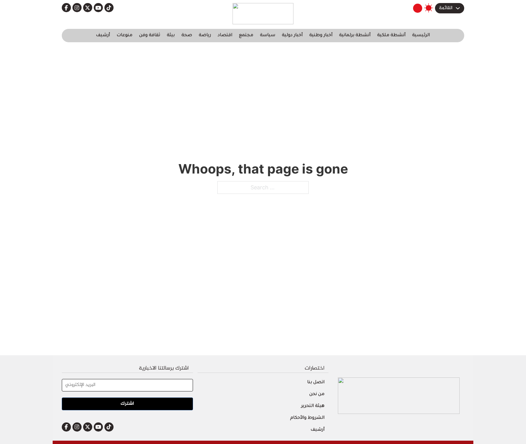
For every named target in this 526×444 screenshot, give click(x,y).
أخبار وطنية (320, 35)
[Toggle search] (417, 8)
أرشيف (103, 35)
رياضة (205, 35)
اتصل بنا (315, 382)
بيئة (171, 35)
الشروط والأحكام (307, 418)
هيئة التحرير (312, 406)
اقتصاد (225, 35)
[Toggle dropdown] (457, 8)
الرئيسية (421, 35)
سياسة (267, 35)
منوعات (124, 35)
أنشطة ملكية (391, 35)
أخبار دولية (292, 35)
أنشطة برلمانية (354, 35)
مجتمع (246, 35)
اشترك (127, 404)
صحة (186, 35)
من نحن (316, 394)
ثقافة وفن (149, 35)
